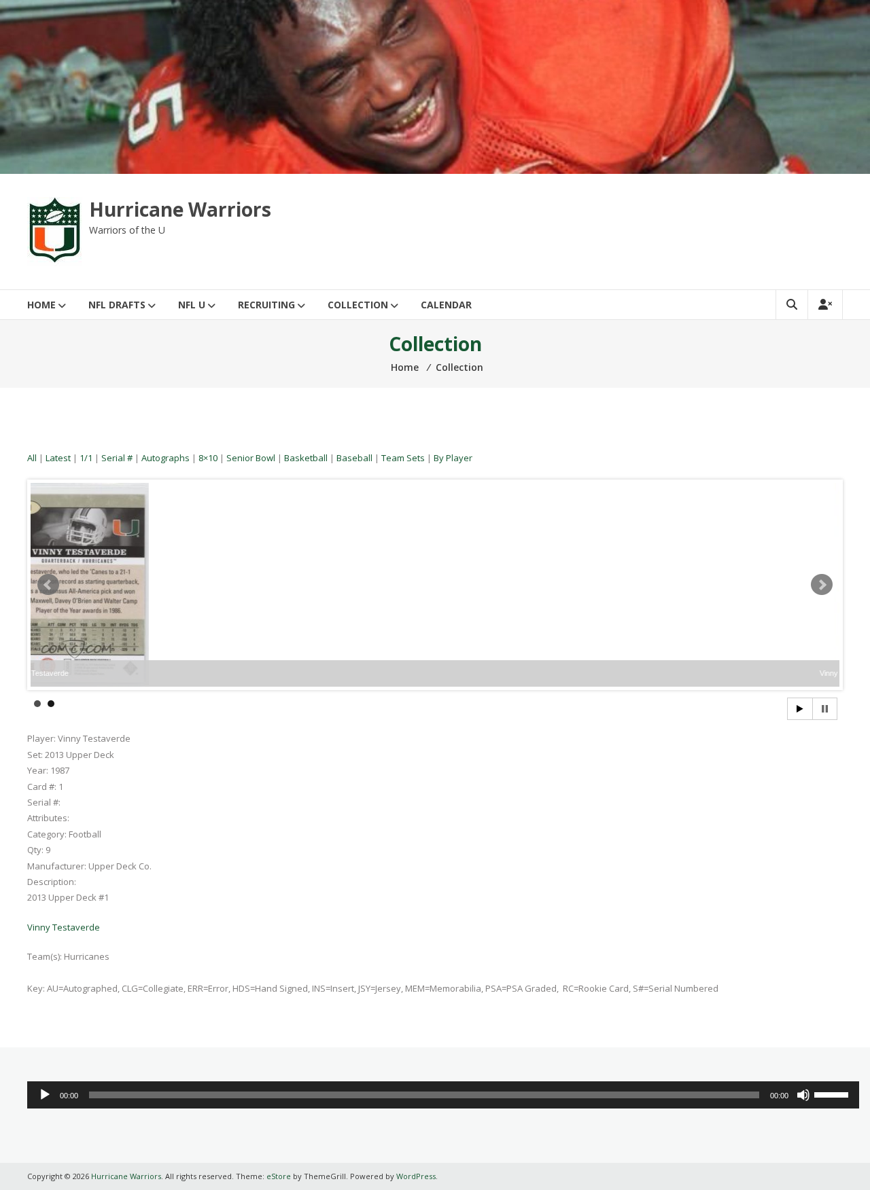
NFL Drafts (116, 304)
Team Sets (403, 458)
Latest (58, 458)
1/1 (86, 458)
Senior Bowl (250, 458)
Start (800, 709)
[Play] (45, 1095)
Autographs (165, 458)
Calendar (446, 304)
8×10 (208, 458)
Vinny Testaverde (63, 927)
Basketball (306, 458)
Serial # (117, 458)
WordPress (416, 1176)
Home (41, 304)
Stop (825, 709)
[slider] (833, 1093)
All (32, 458)
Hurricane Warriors (180, 209)
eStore (278, 1176)
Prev (48, 585)
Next (822, 585)
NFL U (191, 304)
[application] (443, 1094)
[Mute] (803, 1095)
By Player (453, 458)
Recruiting (266, 304)
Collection (358, 304)
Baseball (354, 458)
